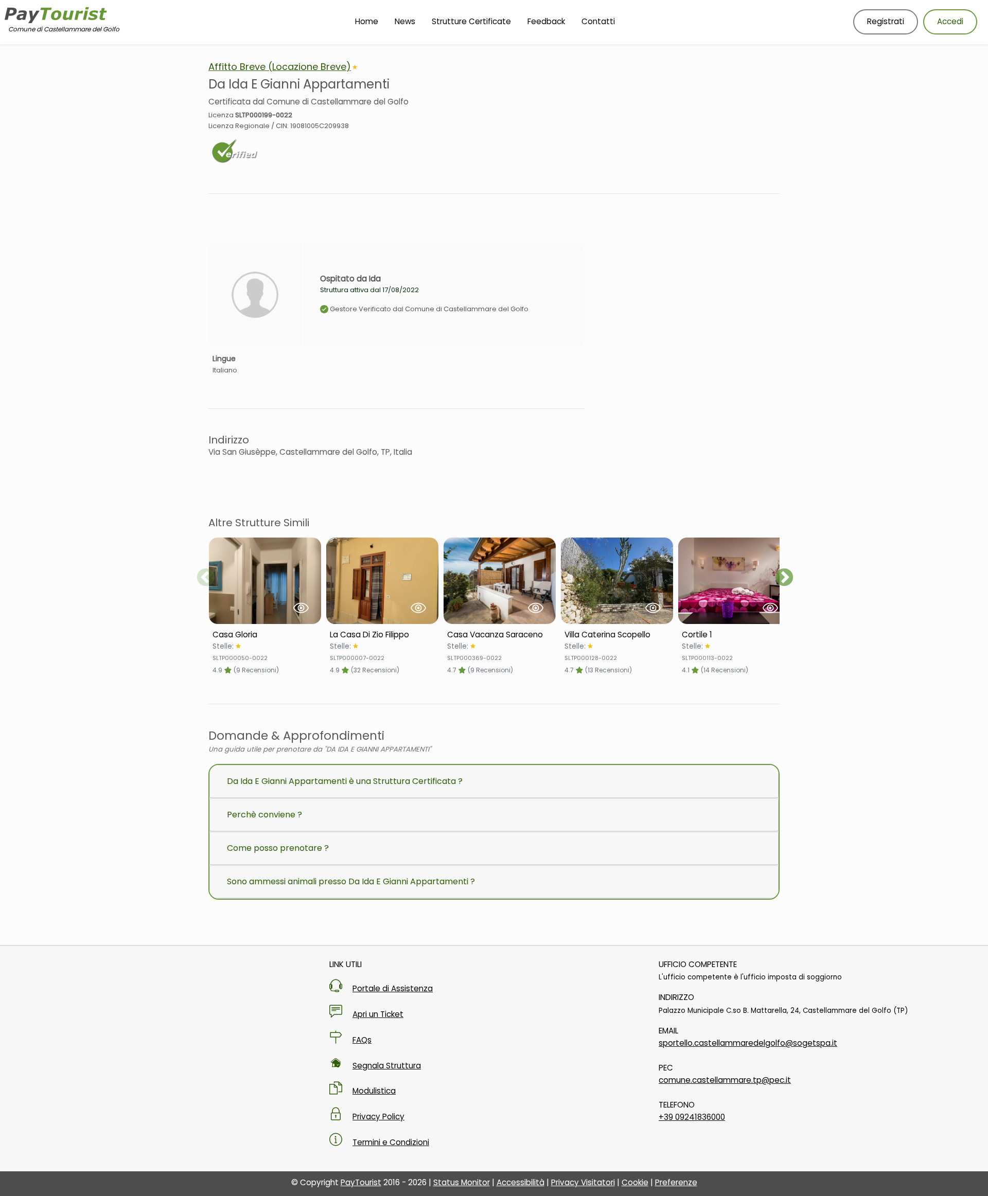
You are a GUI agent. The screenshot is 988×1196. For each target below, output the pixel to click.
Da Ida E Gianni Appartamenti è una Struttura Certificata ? (345, 781)
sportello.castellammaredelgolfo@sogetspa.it (748, 1043)
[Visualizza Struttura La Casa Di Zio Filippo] (382, 580)
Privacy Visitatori (583, 1182)
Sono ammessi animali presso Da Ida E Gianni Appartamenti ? (351, 881)
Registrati (885, 21)
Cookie (635, 1182)
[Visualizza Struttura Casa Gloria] (265, 580)
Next (784, 578)
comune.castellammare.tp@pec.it (725, 1080)
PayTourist (361, 1182)
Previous (206, 578)
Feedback (546, 21)
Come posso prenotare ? (278, 848)
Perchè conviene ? (264, 814)
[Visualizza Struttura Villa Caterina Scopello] (617, 580)
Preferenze (676, 1182)
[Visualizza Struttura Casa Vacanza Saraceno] (499, 580)
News (405, 21)
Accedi (950, 21)
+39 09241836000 (692, 1117)
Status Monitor (461, 1182)
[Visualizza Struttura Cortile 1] (734, 580)
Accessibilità (520, 1182)
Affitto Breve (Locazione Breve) (279, 66)
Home (366, 21)
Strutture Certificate (471, 21)
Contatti (598, 21)
